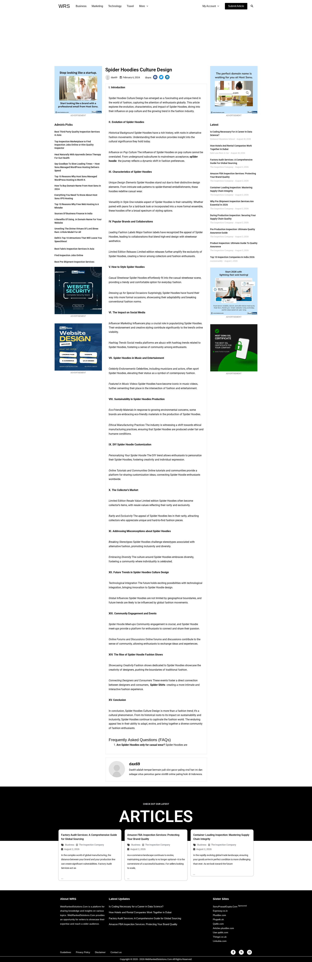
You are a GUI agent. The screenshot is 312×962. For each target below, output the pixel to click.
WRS (64, 6)
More (142, 6)
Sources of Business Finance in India (73, 213)
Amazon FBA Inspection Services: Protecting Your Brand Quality (143, 924)
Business (81, 6)
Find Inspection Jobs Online (68, 255)
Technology (115, 6)
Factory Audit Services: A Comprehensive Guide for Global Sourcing (145, 918)
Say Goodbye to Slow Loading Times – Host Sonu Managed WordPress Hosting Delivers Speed (77, 167)
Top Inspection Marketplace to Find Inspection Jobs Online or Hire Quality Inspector (74, 144)
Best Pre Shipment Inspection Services (74, 262)
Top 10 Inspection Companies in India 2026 (232, 257)
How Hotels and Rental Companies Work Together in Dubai (140, 912)
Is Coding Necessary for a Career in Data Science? (136, 906)
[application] (146, 6)
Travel (130, 6)
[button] (236, 6)
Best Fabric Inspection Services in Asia (74, 248)
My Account (209, 6)
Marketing (97, 6)
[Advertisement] (156, 37)
